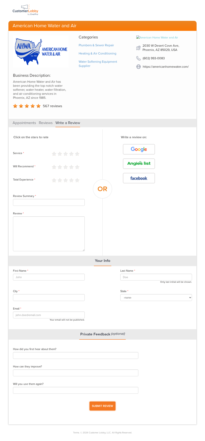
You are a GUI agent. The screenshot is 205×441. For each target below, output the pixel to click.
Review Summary (24, 196)
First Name (20, 270)
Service (18, 153)
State (124, 291)
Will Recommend (24, 166)
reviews (52, 106)
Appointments (24, 123)
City (16, 291)
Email (17, 308)
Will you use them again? (28, 384)
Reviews (46, 123)
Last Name (127, 270)
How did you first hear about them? (34, 349)
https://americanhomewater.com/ (166, 67)
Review (18, 213)
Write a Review (67, 123)
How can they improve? (27, 366)
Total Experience (24, 179)
